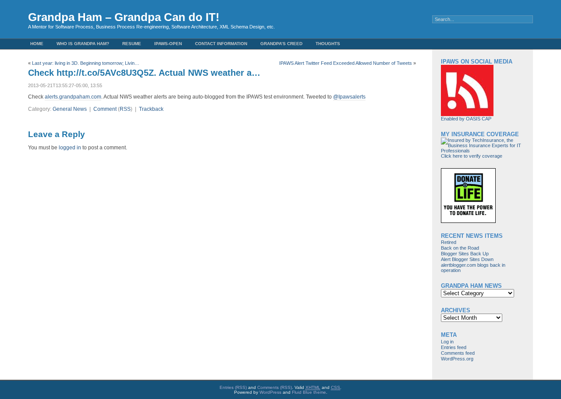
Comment (105, 109)
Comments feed (458, 353)
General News (70, 109)
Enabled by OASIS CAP (466, 118)
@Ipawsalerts (349, 97)
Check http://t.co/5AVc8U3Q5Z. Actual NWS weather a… (144, 73)
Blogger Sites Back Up (465, 253)
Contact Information (221, 43)
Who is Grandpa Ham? (83, 43)
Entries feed (453, 347)
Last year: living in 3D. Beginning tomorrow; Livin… (85, 63)
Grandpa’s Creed (281, 43)
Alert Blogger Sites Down (467, 259)
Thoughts (328, 43)
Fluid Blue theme (309, 392)
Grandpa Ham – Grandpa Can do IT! (124, 17)
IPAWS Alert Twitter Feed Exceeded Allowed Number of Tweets (345, 63)
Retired (448, 242)
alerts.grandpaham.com (73, 97)
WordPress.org (457, 358)
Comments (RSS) (274, 387)
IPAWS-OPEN (168, 43)
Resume (131, 43)
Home (36, 43)
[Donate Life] (468, 221)
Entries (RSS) (233, 387)
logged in (70, 148)
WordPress (270, 392)
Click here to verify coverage (471, 156)
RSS (125, 109)
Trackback (151, 109)
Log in (447, 341)
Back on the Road (460, 248)
